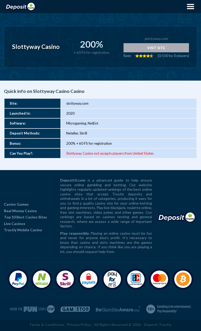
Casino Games (16, 204)
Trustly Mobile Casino (23, 230)
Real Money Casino (20, 211)
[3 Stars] (144, 56)
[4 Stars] (148, 56)
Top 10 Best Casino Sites (25, 217)
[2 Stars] (141, 56)
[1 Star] (137, 56)
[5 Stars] (152, 56)
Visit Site (156, 48)
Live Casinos (14, 223)
